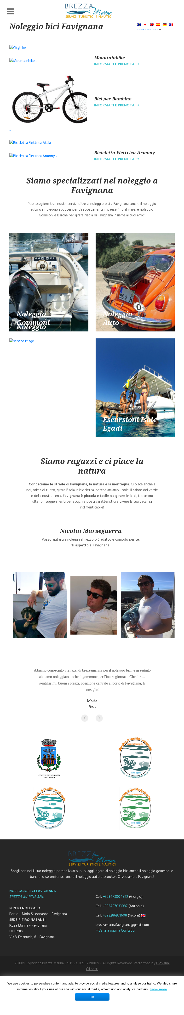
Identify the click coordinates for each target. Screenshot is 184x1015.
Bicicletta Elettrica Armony (124, 152)
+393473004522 (115, 897)
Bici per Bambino (113, 99)
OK (92, 997)
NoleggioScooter (31, 331)
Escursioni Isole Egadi (130, 424)
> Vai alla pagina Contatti (115, 931)
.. (27, 48)
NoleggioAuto (117, 318)
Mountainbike (109, 58)
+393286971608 (115, 915)
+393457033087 (115, 906)
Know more (158, 989)
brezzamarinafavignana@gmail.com (122, 925)
